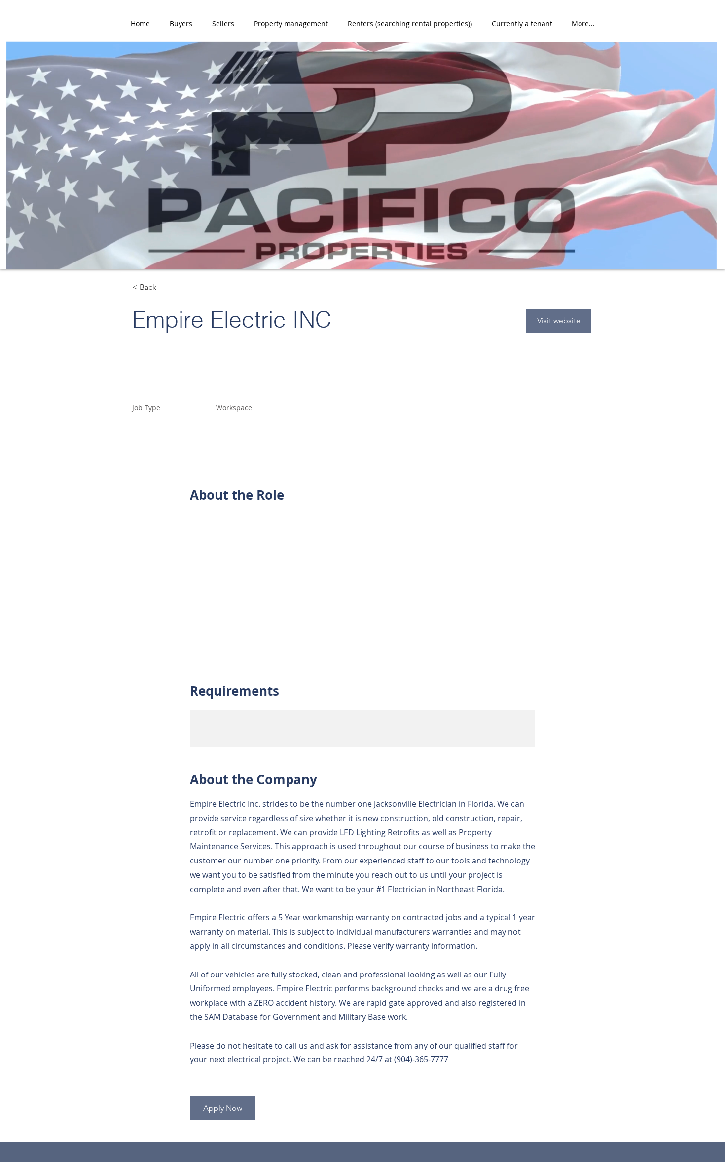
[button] (181, 24)
